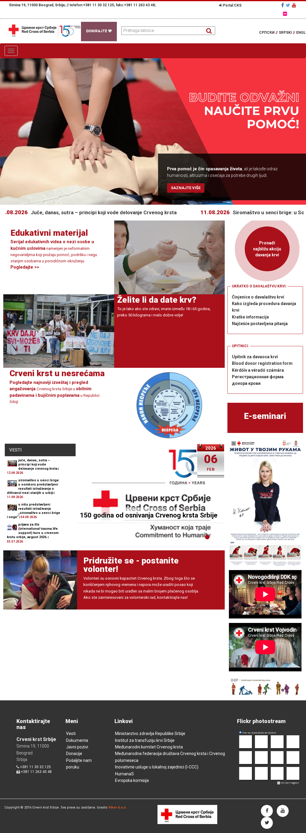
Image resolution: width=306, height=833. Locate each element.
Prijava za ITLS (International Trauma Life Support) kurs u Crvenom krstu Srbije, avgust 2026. (33, 531)
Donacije (74, 753)
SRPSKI (287, 32)
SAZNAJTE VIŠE (186, 188)
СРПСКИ (268, 32)
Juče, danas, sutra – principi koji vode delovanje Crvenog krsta (76, 212)
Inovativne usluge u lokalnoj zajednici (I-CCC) (156, 767)
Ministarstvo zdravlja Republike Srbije (150, 733)
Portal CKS (231, 5)
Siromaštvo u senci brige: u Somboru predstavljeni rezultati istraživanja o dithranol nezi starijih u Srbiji (33, 486)
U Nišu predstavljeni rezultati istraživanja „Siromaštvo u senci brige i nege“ (33, 511)
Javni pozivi (77, 747)
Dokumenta (77, 740)
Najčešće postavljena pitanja (260, 323)
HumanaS (124, 773)
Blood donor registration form (262, 363)
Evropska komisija (132, 780)
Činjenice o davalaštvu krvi (258, 297)
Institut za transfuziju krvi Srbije (145, 740)
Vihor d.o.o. (117, 807)
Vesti (71, 733)
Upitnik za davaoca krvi (255, 356)
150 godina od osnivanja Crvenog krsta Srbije (149, 515)
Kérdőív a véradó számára (258, 370)
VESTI (15, 450)
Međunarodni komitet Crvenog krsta (149, 747)
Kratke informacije (250, 317)
